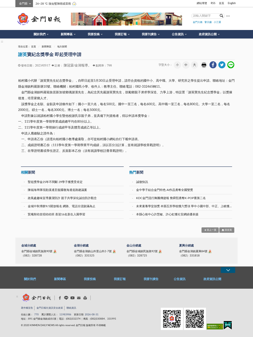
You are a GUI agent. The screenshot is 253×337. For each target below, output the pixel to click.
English (232, 3)
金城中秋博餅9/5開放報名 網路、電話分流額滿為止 (61, 206)
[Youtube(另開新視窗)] (72, 298)
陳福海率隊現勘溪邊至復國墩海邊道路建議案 (57, 189)
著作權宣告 (27, 308)
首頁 (221, 3)
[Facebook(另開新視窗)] (60, 298)
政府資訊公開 (208, 34)
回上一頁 (211, 230)
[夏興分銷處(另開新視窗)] (210, 251)
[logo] (38, 19)
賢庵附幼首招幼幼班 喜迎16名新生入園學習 (56, 214)
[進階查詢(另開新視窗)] (228, 16)
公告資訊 (178, 34)
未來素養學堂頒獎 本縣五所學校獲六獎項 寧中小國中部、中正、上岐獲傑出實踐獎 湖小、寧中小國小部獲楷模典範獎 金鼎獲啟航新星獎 (184, 206)
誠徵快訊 (142, 182)
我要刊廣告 (149, 34)
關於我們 (40, 34)
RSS (213, 3)
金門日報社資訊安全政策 (49, 308)
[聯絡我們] (78, 298)
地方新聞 (62, 47)
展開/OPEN (228, 270)
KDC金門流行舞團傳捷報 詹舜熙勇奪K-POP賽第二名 (171, 198)
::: (17, 2)
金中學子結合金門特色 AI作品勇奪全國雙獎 (164, 189)
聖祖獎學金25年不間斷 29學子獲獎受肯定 (55, 182)
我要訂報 (121, 34)
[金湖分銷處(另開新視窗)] (114, 251)
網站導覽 (202, 3)
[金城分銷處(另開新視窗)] (55, 251)
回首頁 (228, 230)
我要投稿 (94, 34)
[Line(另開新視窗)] (66, 298)
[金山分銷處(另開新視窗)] (160, 251)
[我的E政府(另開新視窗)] (228, 326)
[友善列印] (85, 298)
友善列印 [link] (204, 65)
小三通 (217, 22)
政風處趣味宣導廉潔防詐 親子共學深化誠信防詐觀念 (62, 198)
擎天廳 (208, 22)
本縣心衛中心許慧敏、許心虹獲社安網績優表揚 (167, 214)
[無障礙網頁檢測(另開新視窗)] (215, 327)
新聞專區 (67, 34)
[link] (213, 64)
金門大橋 (197, 22)
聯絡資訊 (71, 308)
